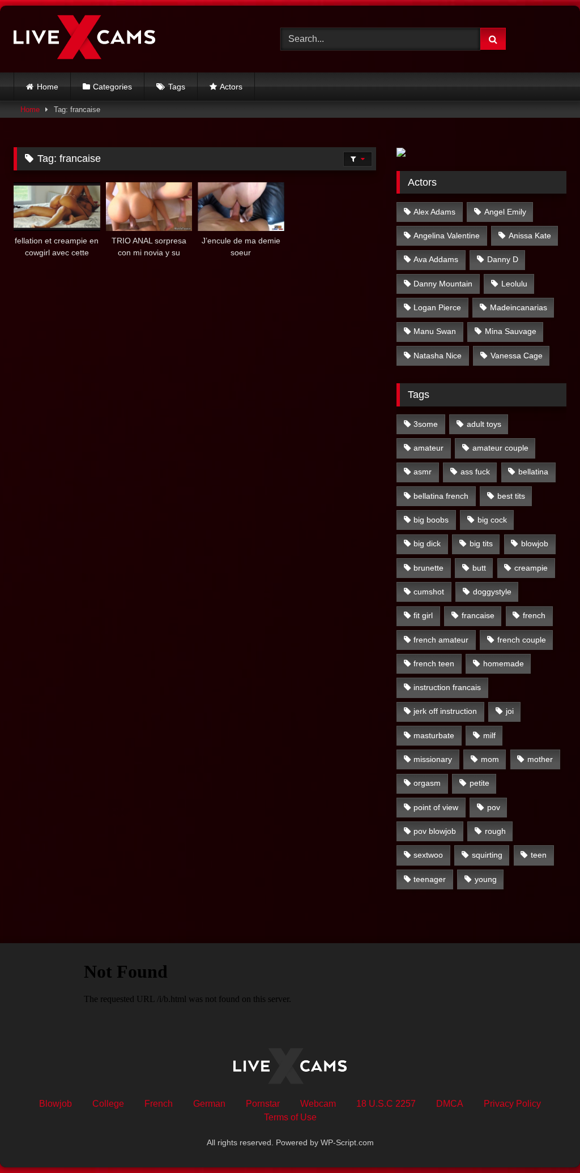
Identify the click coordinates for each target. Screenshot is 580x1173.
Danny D (502, 259)
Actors (231, 86)
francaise (478, 615)
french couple (521, 639)
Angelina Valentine (446, 235)
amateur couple (500, 447)
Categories (112, 86)
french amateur (440, 639)
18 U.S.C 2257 (386, 1103)
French (158, 1103)
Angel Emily (505, 211)
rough (495, 831)
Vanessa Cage (517, 355)
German (209, 1103)
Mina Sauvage (510, 331)
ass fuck (475, 471)
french (534, 615)
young (486, 879)
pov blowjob (434, 831)
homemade (503, 663)
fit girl (423, 615)
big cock (492, 519)
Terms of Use (290, 1117)
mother (540, 759)
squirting (487, 854)
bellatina (533, 471)
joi (510, 711)
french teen (433, 663)
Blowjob (55, 1103)
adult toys (484, 424)
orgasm (427, 782)
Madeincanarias (518, 307)
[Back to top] (544, 1139)
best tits (511, 495)
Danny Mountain (442, 283)
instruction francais (447, 687)
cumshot (428, 591)
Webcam (318, 1103)
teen (539, 854)
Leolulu (514, 283)
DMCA (449, 1103)
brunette (428, 567)
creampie (531, 567)
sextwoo (428, 854)
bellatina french (440, 495)
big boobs (431, 519)
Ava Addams (435, 259)
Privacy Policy (512, 1103)
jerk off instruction (445, 711)
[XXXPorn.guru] (129, 39)
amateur (428, 447)
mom (490, 759)
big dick (427, 543)
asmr (422, 471)
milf (489, 735)
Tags (176, 86)
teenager (429, 879)
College (108, 1103)
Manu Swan (434, 331)
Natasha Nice (437, 355)
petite (479, 782)
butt (479, 567)
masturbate (433, 735)
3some (425, 424)
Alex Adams (434, 211)
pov (493, 807)
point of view (435, 807)
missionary (432, 759)
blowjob (534, 543)
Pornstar (263, 1103)
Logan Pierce (437, 307)
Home (47, 86)
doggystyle (492, 591)
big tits (481, 543)
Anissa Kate (530, 235)
